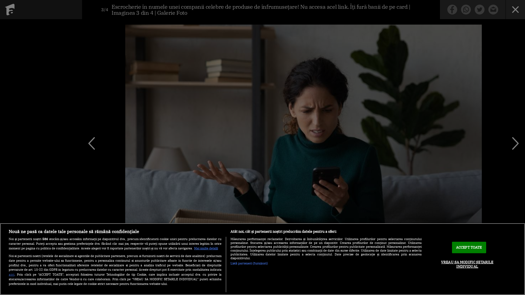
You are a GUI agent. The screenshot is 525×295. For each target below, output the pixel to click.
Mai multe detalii (206, 248)
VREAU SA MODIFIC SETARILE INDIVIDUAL (467, 264)
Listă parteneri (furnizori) (249, 263)
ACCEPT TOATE (469, 247)
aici (11, 274)
